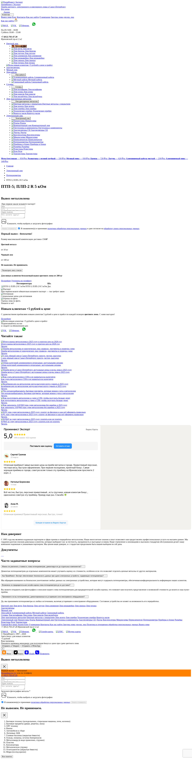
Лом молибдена (51, 615)
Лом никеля (38, 615)
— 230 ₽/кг (146, 158)
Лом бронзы (28, 606)
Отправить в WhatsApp (31, 646)
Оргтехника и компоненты (66, 620)
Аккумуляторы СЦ (87, 620)
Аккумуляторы (13, 67)
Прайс (32, 654)
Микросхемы (122, 620)
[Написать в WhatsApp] (34, 25)
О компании (44, 17)
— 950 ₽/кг (14, 158)
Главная (5, 624)
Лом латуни (39, 606)
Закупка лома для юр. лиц (62, 17)
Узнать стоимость (9, 229)
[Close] (4, 667)
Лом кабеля (11, 72)
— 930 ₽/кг (78, 158)
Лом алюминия (52, 606)
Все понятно (7, 757)
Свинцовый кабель (55, 613)
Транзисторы (21, 622)
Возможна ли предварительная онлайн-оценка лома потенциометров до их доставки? (36, 585)
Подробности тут (8, 673)
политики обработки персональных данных (67, 228)
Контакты (21, 17)
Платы (32, 620)
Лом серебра (71, 617)
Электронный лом (14, 116)
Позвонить (44, 654)
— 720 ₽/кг (99, 158)
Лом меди (17, 606)
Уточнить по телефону (21, 281)
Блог (14, 17)
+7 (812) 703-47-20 (9, 675)
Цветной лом (12, 43)
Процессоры (23, 620)
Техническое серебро (86, 617)
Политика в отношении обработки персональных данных (113, 624)
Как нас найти (32, 17)
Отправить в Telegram (10, 646)
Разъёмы (178, 620)
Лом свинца (80, 606)
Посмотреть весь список (12, 270)
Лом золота (60, 617)
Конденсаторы (109, 620)
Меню (9, 654)
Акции (21, 624)
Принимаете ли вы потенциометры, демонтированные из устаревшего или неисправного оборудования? (43, 597)
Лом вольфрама (15, 615)
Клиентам (6, 15)
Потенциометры (150, 620)
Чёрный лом (12, 70)
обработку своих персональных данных (121, 228)
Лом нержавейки (66, 606)
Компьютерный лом (45, 620)
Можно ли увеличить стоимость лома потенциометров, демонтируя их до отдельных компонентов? (42, 567)
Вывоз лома (6, 17)
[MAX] (5, 25)
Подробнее (6, 281)
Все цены (5, 9)
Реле (13, 622)
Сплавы (10, 84)
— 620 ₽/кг (117, 158)
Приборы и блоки (166, 620)
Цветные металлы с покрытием (41, 617)
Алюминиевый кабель (22, 613)
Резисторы (5, 622)
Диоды (99, 620)
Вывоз (20, 654)
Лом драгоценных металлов (19, 99)
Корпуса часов (103, 617)
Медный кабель (39, 613)
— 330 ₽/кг (47, 158)
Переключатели (136, 620)
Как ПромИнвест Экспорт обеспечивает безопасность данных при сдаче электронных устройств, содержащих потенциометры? (53, 576)
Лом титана (91, 606)
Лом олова (27, 615)
